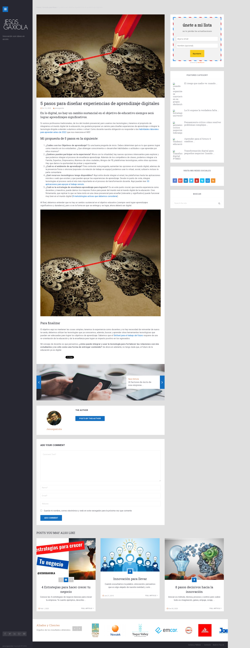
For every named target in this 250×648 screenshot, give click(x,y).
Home (38, 7)
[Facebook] (175, 180)
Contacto (207, 645)
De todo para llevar (49, 7)
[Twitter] (191, 180)
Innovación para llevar (130, 579)
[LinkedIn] (186, 180)
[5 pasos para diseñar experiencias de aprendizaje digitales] (100, 56)
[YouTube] (197, 180)
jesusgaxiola (8, 646)
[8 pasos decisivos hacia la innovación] (194, 559)
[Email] (207, 180)
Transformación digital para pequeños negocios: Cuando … (199, 152)
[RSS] (213, 180)
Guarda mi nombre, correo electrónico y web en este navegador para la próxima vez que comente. (88, 510)
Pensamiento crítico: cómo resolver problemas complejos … (202, 123)
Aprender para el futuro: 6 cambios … (197, 140)
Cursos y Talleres (194, 645)
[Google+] (180, 180)
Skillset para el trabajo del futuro (128, 335)
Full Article (87, 608)
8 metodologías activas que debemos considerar (95, 196)
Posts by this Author (90, 418)
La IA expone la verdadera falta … (201, 110)
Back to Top (217, 645)
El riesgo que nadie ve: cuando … (200, 83)
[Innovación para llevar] (130, 555)
